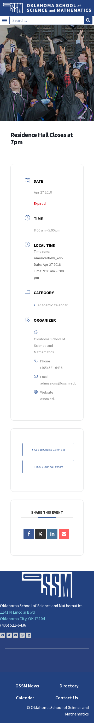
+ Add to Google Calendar (48, 450)
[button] (4, 20)
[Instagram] (22, 635)
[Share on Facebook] (29, 534)
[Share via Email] (64, 534)
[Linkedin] (28, 635)
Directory (69, 686)
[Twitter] (9, 635)
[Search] (88, 20)
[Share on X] (40, 534)
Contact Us (66, 698)
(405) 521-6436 (51, 367)
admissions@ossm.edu (58, 383)
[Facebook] (2, 635)
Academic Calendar (53, 305)
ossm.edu (48, 398)
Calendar (25, 698)
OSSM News (27, 686)
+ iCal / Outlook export (48, 467)
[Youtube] (15, 635)
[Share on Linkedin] (52, 534)
